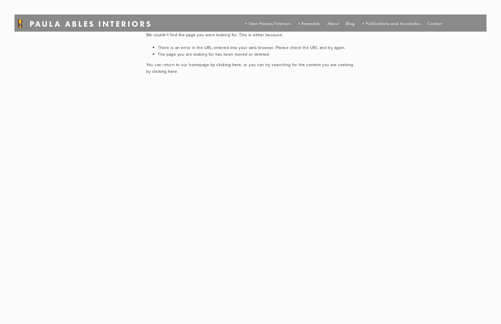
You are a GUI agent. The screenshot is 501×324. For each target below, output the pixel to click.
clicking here (228, 65)
